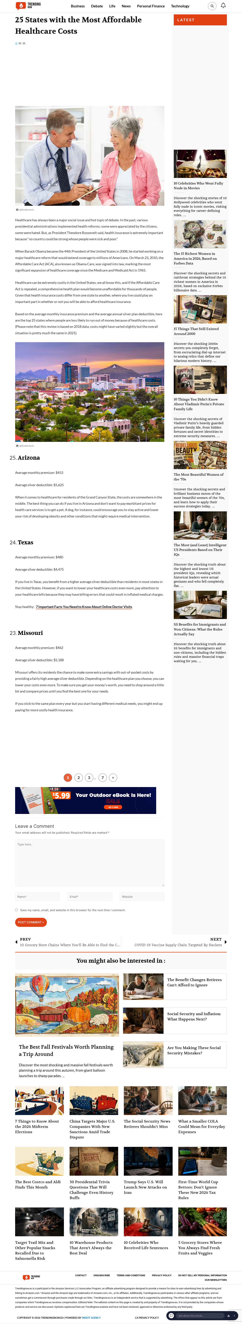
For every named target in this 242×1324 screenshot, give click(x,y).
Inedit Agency (91, 1317)
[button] (212, 6)
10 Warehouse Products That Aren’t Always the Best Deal (91, 1248)
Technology (180, 6)
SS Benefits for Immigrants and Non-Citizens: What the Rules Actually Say (200, 629)
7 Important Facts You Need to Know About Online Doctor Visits (84, 607)
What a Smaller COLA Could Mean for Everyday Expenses (201, 1126)
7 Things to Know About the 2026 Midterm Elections (37, 1126)
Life (112, 6)
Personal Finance (151, 6)
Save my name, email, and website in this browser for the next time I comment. (72, 910)
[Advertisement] (89, 77)
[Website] (142, 897)
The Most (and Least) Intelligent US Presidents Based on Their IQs (200, 550)
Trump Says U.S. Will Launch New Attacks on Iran (145, 1187)
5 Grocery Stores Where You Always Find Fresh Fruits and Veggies (200, 1248)
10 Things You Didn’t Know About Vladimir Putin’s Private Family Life (199, 404)
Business (78, 6)
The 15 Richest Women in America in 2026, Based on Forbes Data (195, 258)
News (126, 6)
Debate (97, 6)
